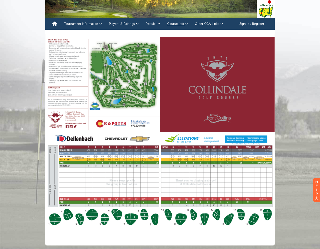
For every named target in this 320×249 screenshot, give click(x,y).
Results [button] (151, 24)
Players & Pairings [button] (122, 24)
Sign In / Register (251, 24)
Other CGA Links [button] (207, 24)
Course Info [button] (176, 24)
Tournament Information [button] (81, 24)
